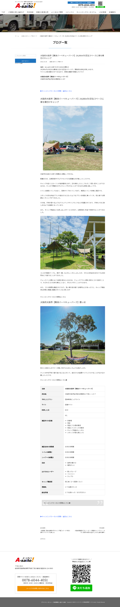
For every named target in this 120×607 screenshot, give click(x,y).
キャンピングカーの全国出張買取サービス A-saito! (85, 602)
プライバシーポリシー (46, 602)
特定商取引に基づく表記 (59, 602)
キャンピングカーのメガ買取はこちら (53, 297)
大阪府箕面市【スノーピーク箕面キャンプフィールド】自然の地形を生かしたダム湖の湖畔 (90, 531)
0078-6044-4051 (86, 5)
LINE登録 (102, 12)
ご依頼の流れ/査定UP (16, 12)
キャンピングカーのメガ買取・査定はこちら (57, 91)
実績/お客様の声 (42, 12)
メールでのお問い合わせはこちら (37, 588)
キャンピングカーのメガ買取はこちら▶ (53, 380)
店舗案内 (112, 12)
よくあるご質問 (57, 12)
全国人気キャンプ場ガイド (56, 61)
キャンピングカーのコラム (86, 12)
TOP (3, 12)
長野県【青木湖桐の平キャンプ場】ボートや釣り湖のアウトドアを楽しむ (55, 531)
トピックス (70, 12)
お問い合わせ (60, 16)
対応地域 (30, 12)
